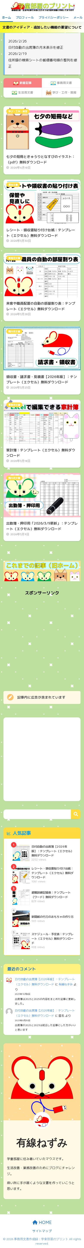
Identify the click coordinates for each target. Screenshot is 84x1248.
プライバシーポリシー (54, 17)
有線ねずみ (66, 984)
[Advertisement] (42, 640)
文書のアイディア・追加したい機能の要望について (42, 27)
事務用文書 (64, 83)
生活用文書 (25, 92)
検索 (76, 814)
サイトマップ (42, 1231)
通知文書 (13, 184)
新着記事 (26, 83)
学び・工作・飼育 (64, 92)
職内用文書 (14, 331)
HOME (44, 1222)
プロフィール (25, 17)
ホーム (6, 17)
